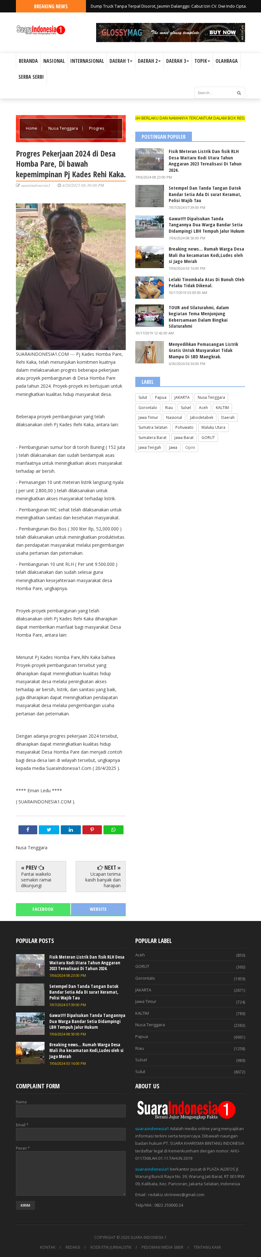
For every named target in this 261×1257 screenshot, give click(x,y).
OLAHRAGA (226, 60)
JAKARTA (182, 397)
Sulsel (186, 407)
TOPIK (200, 60)
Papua (160, 397)
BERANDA (28, 60)
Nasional (174, 417)
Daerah (228, 417)
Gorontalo (147, 407)
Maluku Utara (213, 427)
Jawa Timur (148, 417)
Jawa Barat (184, 437)
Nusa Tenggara (63, 128)
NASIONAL (54, 60)
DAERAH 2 (148, 60)
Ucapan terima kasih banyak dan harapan (103, 879)
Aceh (203, 407)
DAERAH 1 (119, 60)
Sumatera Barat (152, 437)
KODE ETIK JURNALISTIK (110, 1247)
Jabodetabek (201, 417)
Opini (190, 447)
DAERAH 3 (176, 60)
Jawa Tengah (149, 447)
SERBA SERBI (31, 76)
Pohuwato (184, 427)
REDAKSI (73, 1247)
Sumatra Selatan (152, 427)
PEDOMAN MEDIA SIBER (162, 1247)
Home (32, 128)
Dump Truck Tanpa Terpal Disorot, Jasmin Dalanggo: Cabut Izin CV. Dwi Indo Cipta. (169, 6)
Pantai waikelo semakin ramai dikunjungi (36, 879)
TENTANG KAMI (207, 1247)
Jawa (173, 447)
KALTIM (222, 407)
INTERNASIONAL (87, 60)
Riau (169, 407)
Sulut (142, 397)
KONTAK (47, 1247)
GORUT (208, 437)
